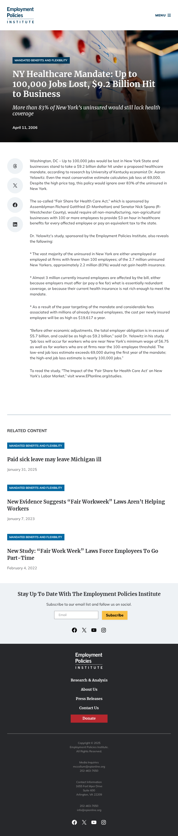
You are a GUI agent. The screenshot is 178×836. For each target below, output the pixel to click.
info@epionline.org (89, 810)
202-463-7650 (89, 770)
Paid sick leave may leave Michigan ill (54, 459)
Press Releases (89, 698)
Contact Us (89, 708)
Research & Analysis (89, 680)
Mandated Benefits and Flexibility (41, 60)
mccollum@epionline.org (89, 766)
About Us (89, 689)
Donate (89, 16)
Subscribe (115, 615)
